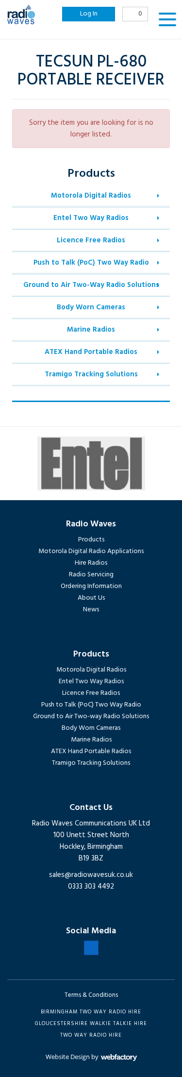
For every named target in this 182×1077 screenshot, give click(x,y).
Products (91, 539)
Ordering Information (91, 586)
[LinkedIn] (91, 948)
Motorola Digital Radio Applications (91, 551)
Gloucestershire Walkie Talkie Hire (91, 1023)
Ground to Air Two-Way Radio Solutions (91, 285)
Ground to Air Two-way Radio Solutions (91, 716)
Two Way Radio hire (91, 1035)
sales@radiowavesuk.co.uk (91, 875)
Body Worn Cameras (91, 307)
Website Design (68, 1056)
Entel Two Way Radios (91, 218)
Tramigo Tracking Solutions (91, 374)
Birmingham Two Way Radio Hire (91, 1012)
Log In (89, 13)
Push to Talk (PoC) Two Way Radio (91, 263)
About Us (91, 598)
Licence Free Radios (91, 240)
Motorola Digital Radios (91, 196)
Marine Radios (91, 330)
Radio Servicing (91, 574)
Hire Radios (91, 563)
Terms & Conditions (91, 995)
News (91, 609)
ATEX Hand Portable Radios (91, 352)
